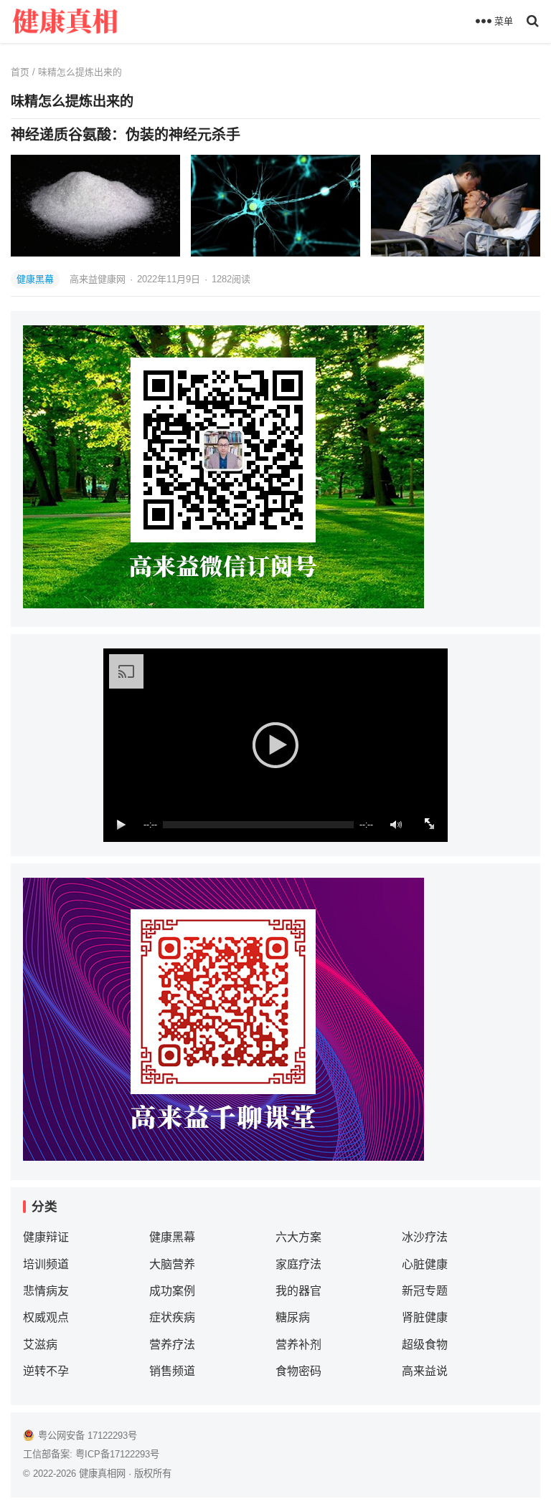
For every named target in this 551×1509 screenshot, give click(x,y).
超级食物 (425, 1344)
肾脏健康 (425, 1317)
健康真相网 (102, 1473)
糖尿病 (293, 1317)
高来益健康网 (99, 279)
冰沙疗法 (425, 1237)
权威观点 (46, 1317)
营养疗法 (172, 1344)
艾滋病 (40, 1344)
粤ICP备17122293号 (117, 1454)
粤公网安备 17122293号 (87, 1435)
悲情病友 (46, 1291)
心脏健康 (425, 1264)
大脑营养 (172, 1264)
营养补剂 (298, 1344)
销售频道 (172, 1371)
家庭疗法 (298, 1264)
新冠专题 (425, 1291)
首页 (20, 72)
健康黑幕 (35, 279)
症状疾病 (172, 1317)
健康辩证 (46, 1237)
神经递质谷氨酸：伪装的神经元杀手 (125, 135)
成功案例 (172, 1291)
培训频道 (46, 1264)
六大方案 (298, 1237)
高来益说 (425, 1371)
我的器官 (298, 1291)
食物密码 (298, 1371)
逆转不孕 (46, 1371)
